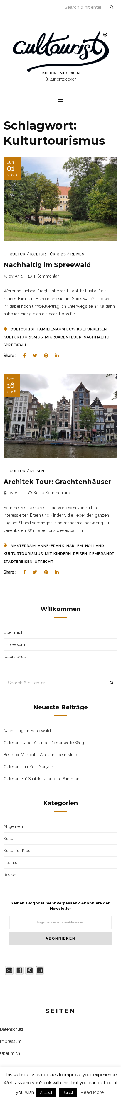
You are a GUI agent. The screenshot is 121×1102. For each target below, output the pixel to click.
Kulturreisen (92, 329)
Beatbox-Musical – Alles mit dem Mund (41, 754)
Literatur (11, 862)
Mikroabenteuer (63, 337)
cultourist (23, 329)
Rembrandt (101, 554)
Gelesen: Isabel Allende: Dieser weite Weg (44, 742)
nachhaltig (97, 337)
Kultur (18, 254)
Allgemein (13, 826)
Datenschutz (15, 656)
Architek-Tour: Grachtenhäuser (57, 482)
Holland (94, 546)
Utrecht (44, 561)
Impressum (14, 644)
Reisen (77, 254)
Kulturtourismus (23, 337)
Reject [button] (67, 1092)
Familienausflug (56, 329)
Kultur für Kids (48, 254)
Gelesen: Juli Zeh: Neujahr (28, 766)
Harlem (74, 546)
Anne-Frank (51, 546)
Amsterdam (23, 546)
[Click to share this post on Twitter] (35, 355)
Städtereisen (18, 561)
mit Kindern (58, 554)
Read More (92, 1092)
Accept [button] (46, 1092)
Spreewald (16, 345)
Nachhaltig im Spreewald (47, 265)
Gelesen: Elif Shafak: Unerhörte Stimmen (41, 778)
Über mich (13, 632)
